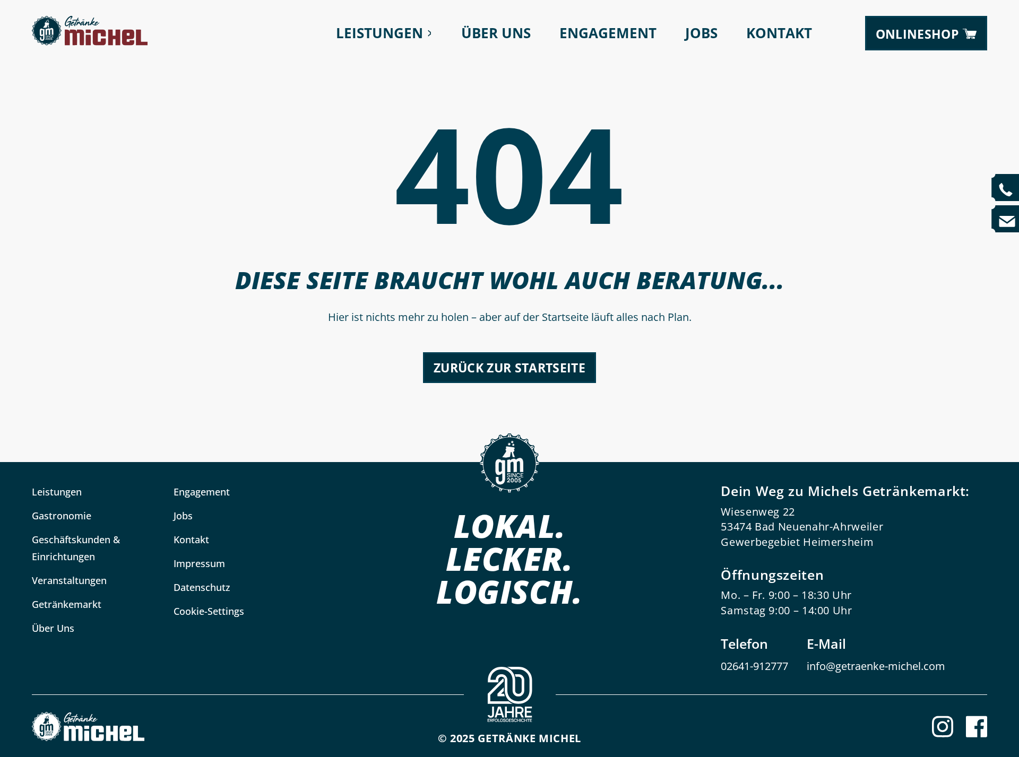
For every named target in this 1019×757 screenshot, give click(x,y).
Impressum (199, 563)
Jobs (701, 33)
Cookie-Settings (209, 611)
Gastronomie (61, 515)
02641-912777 (754, 666)
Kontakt (779, 33)
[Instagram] (942, 726)
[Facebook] (976, 726)
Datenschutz (202, 587)
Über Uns (496, 33)
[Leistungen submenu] (430, 33)
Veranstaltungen (69, 580)
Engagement (608, 33)
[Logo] (88, 726)
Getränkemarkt (66, 604)
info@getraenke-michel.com (876, 666)
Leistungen (379, 33)
